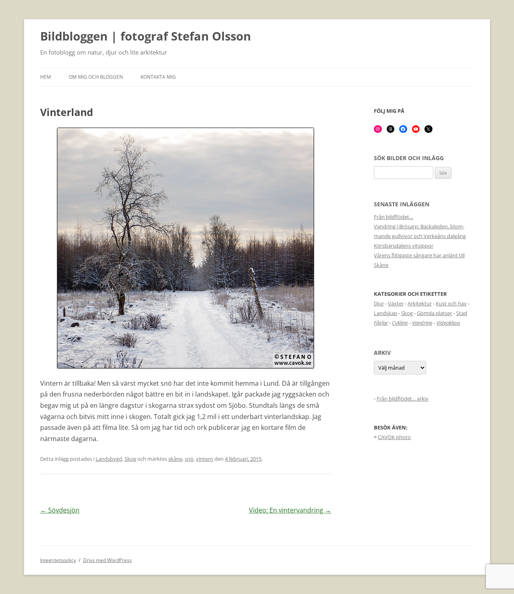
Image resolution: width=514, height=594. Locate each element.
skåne (175, 458)
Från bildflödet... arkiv (402, 398)
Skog (130, 458)
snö (189, 458)
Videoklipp (448, 322)
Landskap (385, 313)
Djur (379, 303)
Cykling (400, 322)
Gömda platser (434, 313)
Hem (45, 76)
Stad (461, 313)
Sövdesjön (60, 510)
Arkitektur (420, 303)
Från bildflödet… (393, 216)
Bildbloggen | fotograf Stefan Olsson (145, 36)
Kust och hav (451, 303)
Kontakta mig (158, 76)
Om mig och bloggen (96, 76)
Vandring (422, 322)
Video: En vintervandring (290, 510)
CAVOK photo (394, 437)
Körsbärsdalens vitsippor (403, 245)
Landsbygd (109, 458)
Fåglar (381, 322)
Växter (396, 303)
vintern (204, 458)
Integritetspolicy (58, 560)
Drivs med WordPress (107, 560)
